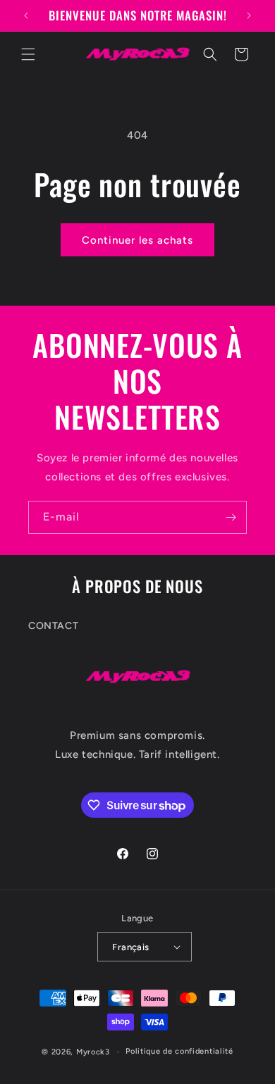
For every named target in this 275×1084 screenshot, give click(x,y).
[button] (28, 54)
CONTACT (53, 626)
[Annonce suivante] (248, 15)
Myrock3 (93, 1052)
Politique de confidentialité (179, 1051)
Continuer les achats (137, 240)
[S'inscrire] (230, 517)
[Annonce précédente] (26, 15)
